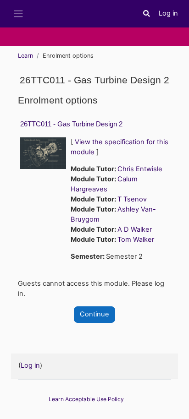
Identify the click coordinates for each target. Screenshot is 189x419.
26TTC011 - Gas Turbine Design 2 (71, 124)
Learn (25, 55)
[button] (147, 14)
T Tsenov (132, 199)
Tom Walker (135, 239)
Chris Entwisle (139, 169)
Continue (94, 314)
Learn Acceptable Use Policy (86, 399)
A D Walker (134, 229)
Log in (168, 13)
